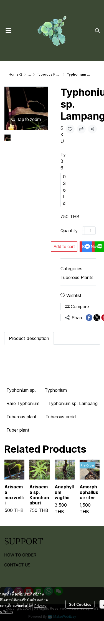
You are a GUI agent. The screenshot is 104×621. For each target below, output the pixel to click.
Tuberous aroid (60, 416)
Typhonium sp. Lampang (73, 403)
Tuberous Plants (50, 74)
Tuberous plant (21, 416)
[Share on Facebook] (89, 317)
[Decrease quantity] (83, 231)
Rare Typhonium (22, 403)
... (29, 74)
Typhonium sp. (21, 390)
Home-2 (15, 74)
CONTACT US (17, 565)
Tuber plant (17, 430)
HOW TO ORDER (20, 555)
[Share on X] (96, 317)
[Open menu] (8, 30)
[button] (97, 30)
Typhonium (56, 390)
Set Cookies (80, 604)
